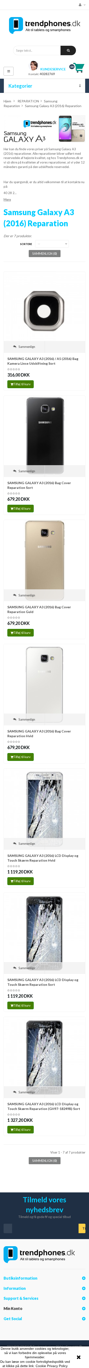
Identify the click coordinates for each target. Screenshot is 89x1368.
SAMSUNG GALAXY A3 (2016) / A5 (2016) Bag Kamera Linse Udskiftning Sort (42, 361)
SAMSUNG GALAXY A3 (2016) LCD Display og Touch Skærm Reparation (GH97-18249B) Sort (43, 1106)
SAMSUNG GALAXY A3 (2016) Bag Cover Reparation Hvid (39, 733)
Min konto (13, 1308)
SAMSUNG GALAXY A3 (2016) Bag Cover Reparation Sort (39, 485)
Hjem (7, 101)
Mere (7, 199)
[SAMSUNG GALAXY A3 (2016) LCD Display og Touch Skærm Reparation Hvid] (44, 809)
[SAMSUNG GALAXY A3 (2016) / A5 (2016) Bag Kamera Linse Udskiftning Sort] (44, 312)
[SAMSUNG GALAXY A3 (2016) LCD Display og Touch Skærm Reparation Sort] (44, 933)
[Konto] (81, 5)
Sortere (26, 243)
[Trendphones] (44, 26)
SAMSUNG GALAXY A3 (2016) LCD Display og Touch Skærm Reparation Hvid (42, 858)
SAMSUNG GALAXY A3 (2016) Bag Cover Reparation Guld (39, 609)
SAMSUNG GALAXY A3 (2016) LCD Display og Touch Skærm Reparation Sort (42, 982)
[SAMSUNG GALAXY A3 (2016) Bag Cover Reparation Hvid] (44, 684)
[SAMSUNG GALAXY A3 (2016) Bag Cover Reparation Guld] (44, 560)
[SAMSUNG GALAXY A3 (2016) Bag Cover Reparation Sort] (44, 436)
